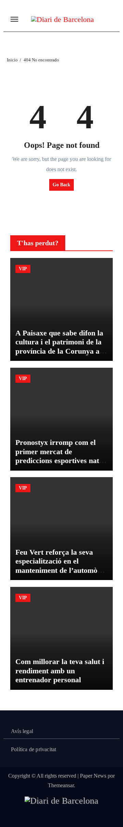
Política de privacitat (33, 749)
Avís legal (22, 731)
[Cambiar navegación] (14, 19)
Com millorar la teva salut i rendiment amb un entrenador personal (59, 670)
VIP (23, 268)
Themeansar (61, 785)
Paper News (93, 776)
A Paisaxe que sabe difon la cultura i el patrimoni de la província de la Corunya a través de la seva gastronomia (59, 351)
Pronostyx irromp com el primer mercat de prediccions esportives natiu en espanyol (60, 456)
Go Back (61, 184)
